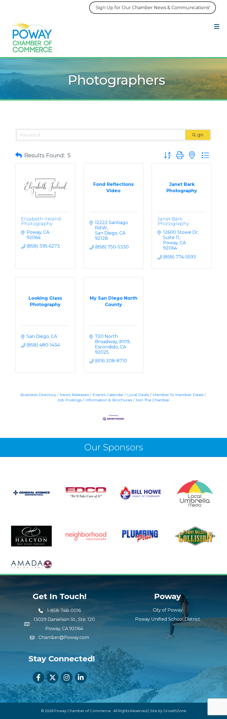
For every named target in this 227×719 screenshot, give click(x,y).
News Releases (74, 394)
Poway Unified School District (167, 619)
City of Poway (167, 610)
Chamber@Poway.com (63, 637)
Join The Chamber (153, 400)
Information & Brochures (108, 400)
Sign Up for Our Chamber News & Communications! (153, 7)
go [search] (200, 134)
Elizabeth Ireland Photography (41, 221)
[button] (18, 155)
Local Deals (138, 394)
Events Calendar (107, 394)
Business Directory (38, 394)
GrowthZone (174, 710)
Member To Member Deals (178, 394)
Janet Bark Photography (173, 221)
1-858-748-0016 (64, 610)
